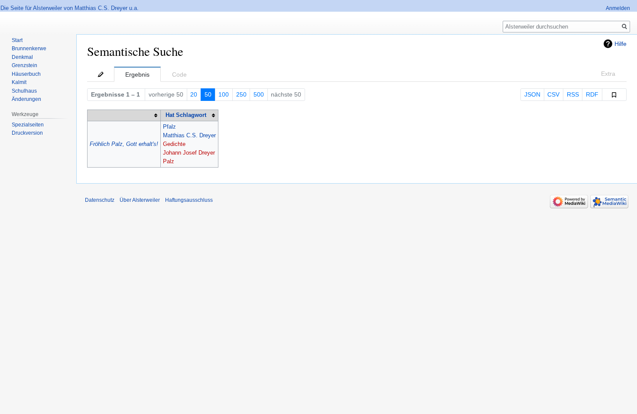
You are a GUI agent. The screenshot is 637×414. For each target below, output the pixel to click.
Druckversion (27, 133)
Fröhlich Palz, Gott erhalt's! (124, 144)
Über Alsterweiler (140, 200)
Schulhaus (24, 91)
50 (208, 94)
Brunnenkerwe (29, 48)
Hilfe (620, 43)
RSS (573, 94)
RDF (592, 94)
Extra (608, 73)
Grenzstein (24, 65)
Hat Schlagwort (186, 115)
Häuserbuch (26, 74)
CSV (553, 94)
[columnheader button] (124, 115)
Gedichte (174, 144)
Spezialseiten (28, 125)
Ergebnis (137, 74)
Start (17, 40)
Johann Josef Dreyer (189, 153)
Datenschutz (99, 200)
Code (179, 74)
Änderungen (26, 99)
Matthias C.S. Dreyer (189, 136)
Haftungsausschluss (189, 200)
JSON (532, 94)
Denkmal (22, 57)
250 (241, 94)
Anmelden (618, 8)
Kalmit (19, 82)
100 (223, 94)
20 (193, 94)
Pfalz (169, 127)
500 (259, 94)
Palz (168, 161)
